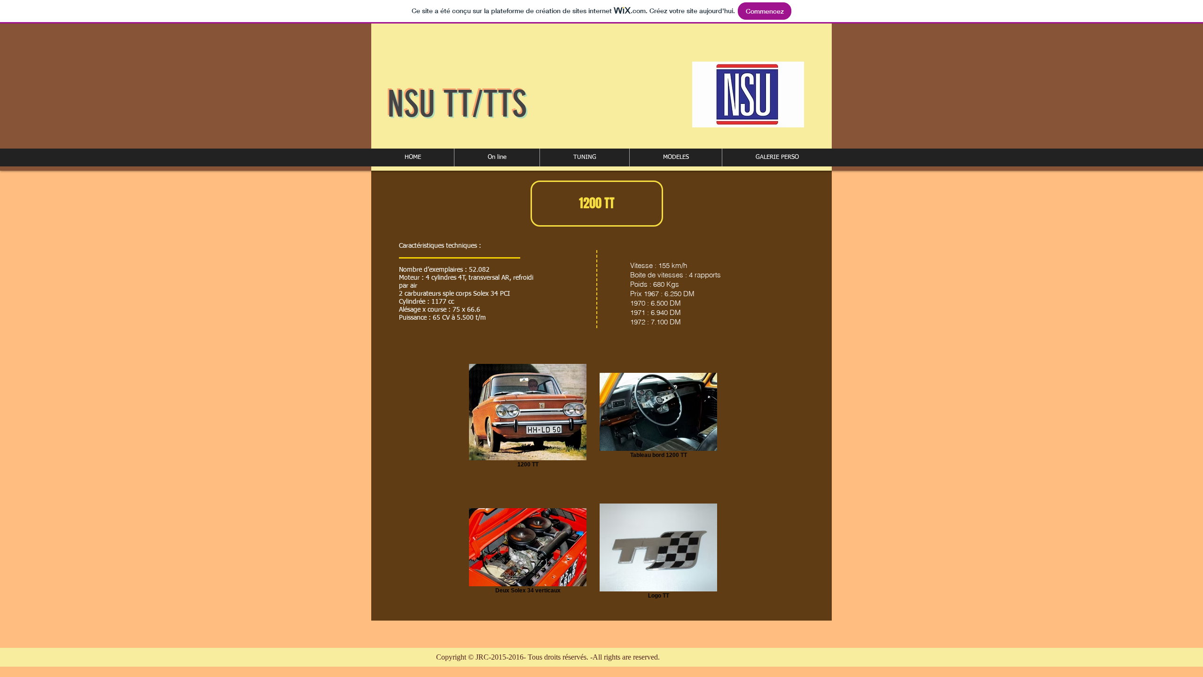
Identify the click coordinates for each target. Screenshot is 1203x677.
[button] (496, 157)
